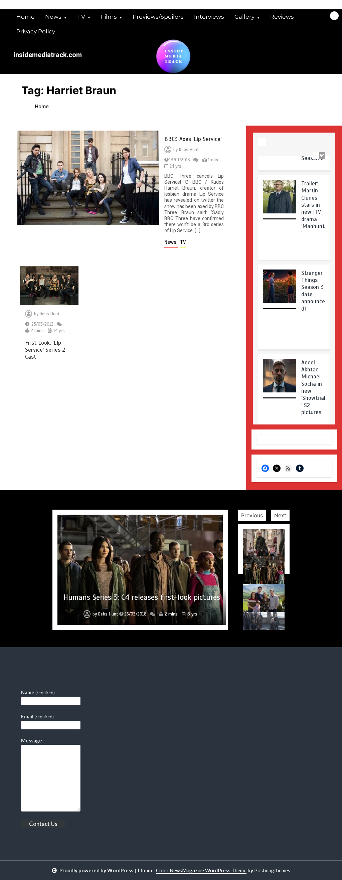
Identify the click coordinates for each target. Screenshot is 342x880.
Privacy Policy (35, 31)
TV (81, 16)
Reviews (282, 16)
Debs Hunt (189, 149)
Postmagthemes (272, 870)
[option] (294, 201)
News (53, 16)
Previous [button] (252, 515)
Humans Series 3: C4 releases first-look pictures (141, 597)
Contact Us (43, 823)
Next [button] (280, 515)
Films (109, 16)
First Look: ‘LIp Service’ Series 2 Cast (45, 350)
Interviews (209, 16)
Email (37, 716)
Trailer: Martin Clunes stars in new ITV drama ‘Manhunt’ (313, 189)
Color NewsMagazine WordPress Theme (201, 870)
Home (25, 16)
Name (38, 692)
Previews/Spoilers (158, 16)
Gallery (244, 16)
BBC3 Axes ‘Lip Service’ (192, 139)
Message (31, 740)
